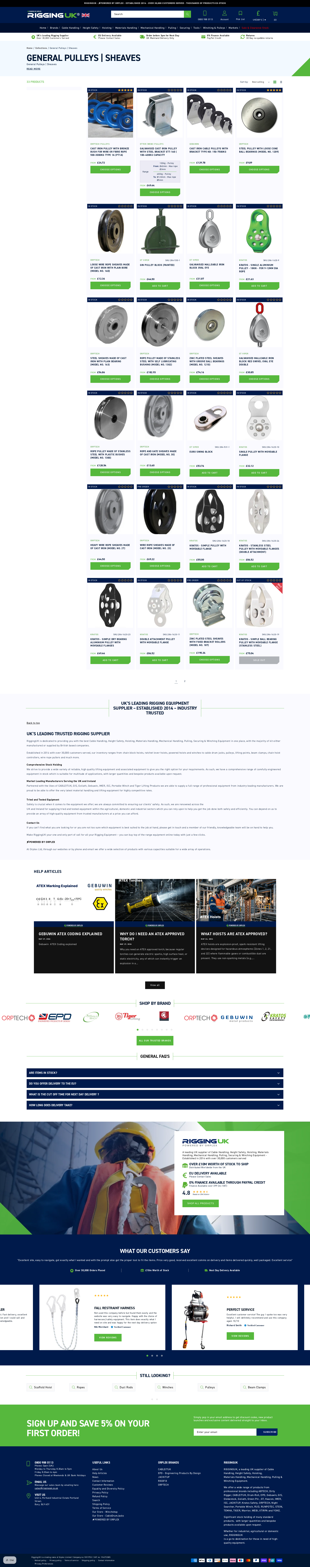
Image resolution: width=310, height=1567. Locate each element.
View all (155, 985)
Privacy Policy (100, 1492)
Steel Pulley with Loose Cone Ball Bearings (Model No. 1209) (259, 150)
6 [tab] (162, 1030)
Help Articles (99, 1473)
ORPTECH (163, 1484)
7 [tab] (167, 1030)
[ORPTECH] (18, 1018)
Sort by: (244, 81)
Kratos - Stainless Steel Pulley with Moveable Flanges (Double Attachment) (259, 549)
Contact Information (103, 1481)
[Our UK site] (86, 15)
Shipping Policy (101, 1504)
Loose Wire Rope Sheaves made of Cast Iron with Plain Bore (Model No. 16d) (110, 268)
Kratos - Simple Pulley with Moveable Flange (208, 547)
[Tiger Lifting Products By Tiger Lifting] (127, 1016)
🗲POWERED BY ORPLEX (105, 1519)
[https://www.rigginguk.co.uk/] (53, 14)
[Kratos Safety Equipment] (273, 1016)
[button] (240, 15)
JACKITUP (164, 1477)
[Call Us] (205, 14)
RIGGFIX (162, 1481)
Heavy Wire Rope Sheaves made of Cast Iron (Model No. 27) (110, 546)
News (95, 1477)
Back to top (33, 723)
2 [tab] (143, 1030)
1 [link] (176, 681)
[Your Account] (224, 14)
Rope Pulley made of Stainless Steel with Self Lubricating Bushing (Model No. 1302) (160, 361)
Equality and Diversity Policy (108, 1488)
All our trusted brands (155, 1040)
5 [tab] (157, 1030)
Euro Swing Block (201, 451)
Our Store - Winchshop (105, 1512)
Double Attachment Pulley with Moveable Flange (157, 641)
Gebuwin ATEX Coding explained (70, 933)
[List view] (280, 82)
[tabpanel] (18, 1019)
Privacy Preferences (44, 1563)
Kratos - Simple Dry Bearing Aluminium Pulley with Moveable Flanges (108, 642)
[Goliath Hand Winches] (164, 1016)
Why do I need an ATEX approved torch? (152, 936)
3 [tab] (147, 1030)
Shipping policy (88, 1560)
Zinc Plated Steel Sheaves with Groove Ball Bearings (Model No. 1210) (207, 361)
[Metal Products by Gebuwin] (237, 1018)
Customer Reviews (102, 1484)
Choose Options (110, 169)
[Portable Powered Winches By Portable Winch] (91, 1016)
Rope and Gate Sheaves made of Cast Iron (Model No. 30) (158, 453)
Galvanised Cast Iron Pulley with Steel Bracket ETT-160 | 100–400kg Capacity (158, 152)
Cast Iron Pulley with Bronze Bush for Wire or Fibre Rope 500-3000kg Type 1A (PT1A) (109, 152)
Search (96, 1500)
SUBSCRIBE (270, 1432)
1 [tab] (138, 1030)
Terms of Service (101, 1508)
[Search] (187, 14)
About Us (97, 1469)
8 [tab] (172, 1030)
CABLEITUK (164, 1469)
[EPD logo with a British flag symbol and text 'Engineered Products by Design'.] (54, 1018)
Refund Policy (100, 1496)
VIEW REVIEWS (108, 1337)
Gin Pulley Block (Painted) (157, 265)
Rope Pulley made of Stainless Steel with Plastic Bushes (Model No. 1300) (110, 454)
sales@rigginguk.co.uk (46, 1488)
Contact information (106, 1560)
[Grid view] (274, 82)
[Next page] (193, 681)
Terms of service (71, 1560)
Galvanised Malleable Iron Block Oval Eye (207, 266)
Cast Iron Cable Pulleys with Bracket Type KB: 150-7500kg (209, 150)
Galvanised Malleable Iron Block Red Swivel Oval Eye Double (256, 361)
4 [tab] (152, 1030)
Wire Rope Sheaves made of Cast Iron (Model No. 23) (157, 546)
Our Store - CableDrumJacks (108, 1515)
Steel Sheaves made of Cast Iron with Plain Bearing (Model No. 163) (108, 361)
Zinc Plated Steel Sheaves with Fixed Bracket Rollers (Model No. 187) (208, 642)
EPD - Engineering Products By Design (179, 1473)
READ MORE (34, 68)
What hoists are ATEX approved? (234, 933)
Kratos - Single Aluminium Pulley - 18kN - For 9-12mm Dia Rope (258, 268)
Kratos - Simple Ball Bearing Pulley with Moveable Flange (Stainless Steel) (258, 642)
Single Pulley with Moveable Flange (258, 453)
